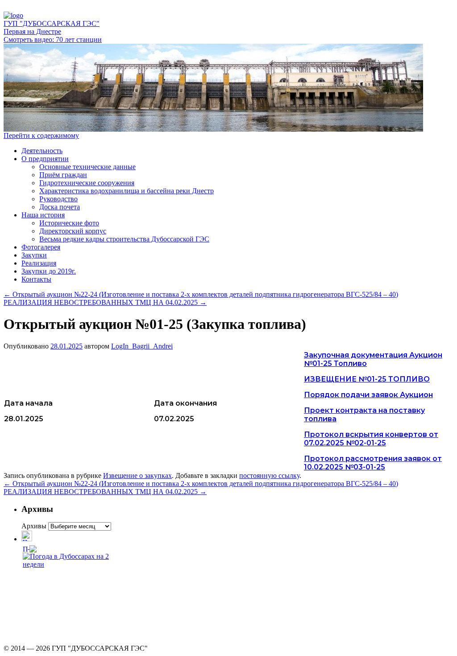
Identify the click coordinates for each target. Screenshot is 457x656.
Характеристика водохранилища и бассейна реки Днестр (126, 191)
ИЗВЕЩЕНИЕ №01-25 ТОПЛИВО (367, 379)
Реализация (38, 263)
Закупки (34, 255)
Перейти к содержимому (41, 135)
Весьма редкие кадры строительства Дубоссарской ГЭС (124, 239)
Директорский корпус (72, 231)
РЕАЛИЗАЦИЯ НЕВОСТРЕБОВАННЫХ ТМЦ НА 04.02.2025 (105, 302)
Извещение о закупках (137, 475)
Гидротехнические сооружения (86, 183)
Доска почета (59, 207)
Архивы (33, 526)
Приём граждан (63, 175)
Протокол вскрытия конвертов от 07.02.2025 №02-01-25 (371, 438)
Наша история (43, 215)
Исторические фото (69, 223)
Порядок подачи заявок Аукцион (368, 394)
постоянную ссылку (269, 475)
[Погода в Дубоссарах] (26, 539)
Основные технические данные (87, 166)
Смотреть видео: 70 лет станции (53, 39)
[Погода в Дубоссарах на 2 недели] (68, 558)
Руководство (58, 199)
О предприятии (45, 158)
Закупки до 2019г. (48, 271)
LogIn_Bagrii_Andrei (142, 346)
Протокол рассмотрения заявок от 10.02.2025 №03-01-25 (373, 462)
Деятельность (41, 150)
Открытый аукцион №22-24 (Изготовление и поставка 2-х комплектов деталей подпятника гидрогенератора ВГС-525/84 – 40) (201, 294)
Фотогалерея (40, 247)
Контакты (36, 279)
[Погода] (30, 546)
